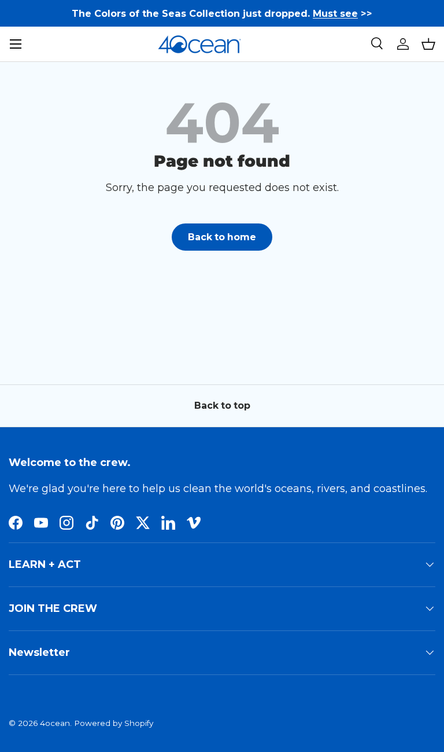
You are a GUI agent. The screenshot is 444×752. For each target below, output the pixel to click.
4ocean (55, 723)
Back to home (222, 237)
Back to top (222, 405)
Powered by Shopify (113, 723)
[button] (428, 44)
